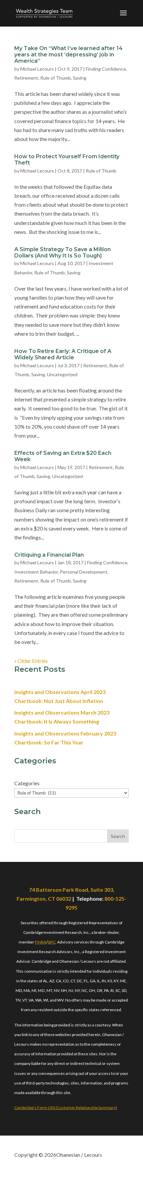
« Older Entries (31, 661)
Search (118, 836)
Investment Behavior (36, 572)
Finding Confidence (106, 69)
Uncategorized (62, 374)
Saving (79, 78)
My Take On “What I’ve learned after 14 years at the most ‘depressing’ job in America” (68, 54)
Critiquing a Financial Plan (49, 555)
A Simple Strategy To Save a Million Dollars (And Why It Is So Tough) (62, 252)
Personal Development (83, 572)
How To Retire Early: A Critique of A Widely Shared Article (62, 354)
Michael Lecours (37, 69)
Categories (27, 783)
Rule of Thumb (55, 78)
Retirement (26, 78)
